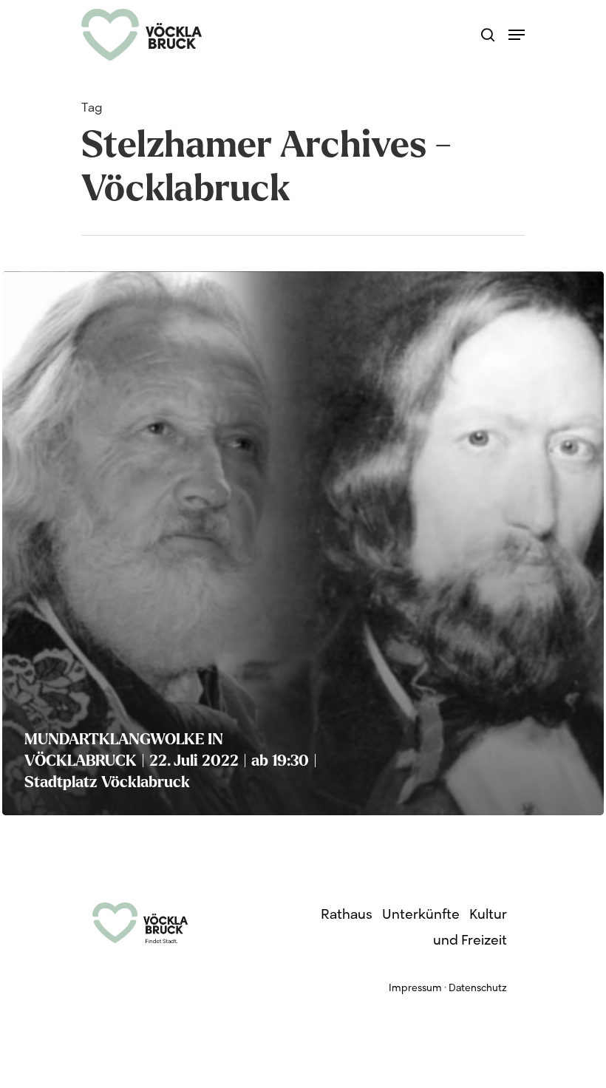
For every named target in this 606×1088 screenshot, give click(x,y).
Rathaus (346, 915)
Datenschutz (478, 989)
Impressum (415, 989)
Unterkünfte (421, 915)
